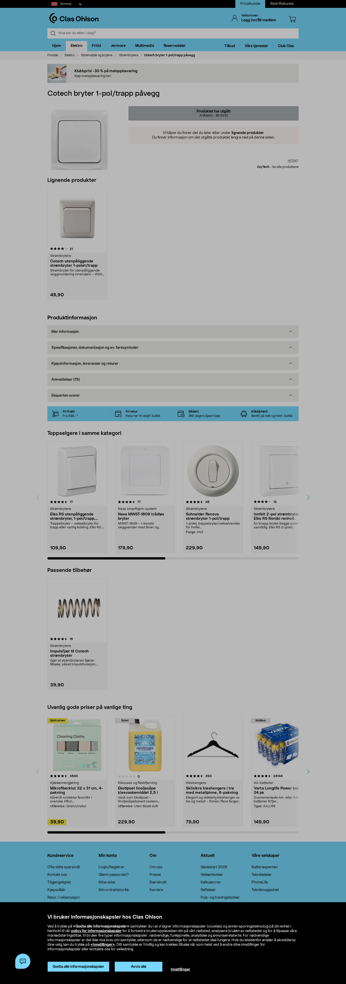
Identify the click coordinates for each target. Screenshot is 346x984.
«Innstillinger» (102, 945)
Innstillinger (180, 969)
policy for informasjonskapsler (96, 931)
